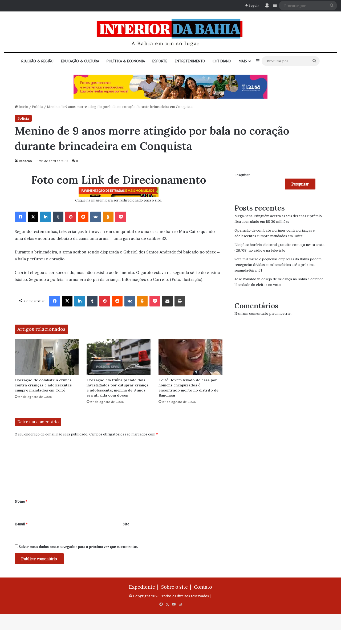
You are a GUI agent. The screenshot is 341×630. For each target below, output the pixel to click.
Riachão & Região (37, 61)
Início (23, 106)
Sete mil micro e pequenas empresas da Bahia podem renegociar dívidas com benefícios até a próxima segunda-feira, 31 (278, 264)
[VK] (95, 217)
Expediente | (144, 587)
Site (126, 524)
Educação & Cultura (80, 61)
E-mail (21, 524)
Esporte (159, 61)
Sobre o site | (177, 587)
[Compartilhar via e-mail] (167, 301)
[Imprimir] (179, 301)
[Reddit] (83, 217)
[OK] (108, 217)
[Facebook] (20, 217)
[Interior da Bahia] (170, 32)
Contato (203, 587)
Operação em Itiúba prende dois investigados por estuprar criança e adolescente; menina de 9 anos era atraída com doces (117, 388)
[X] (33, 217)
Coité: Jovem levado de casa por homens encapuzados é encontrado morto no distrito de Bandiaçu (188, 388)
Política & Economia (126, 61)
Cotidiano (222, 61)
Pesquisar (242, 175)
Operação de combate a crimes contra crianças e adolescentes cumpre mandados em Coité (43, 385)
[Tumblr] (58, 217)
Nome (21, 501)
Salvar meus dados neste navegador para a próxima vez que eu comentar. (78, 546)
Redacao (25, 161)
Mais (243, 61)
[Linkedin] (45, 217)
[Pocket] (120, 217)
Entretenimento (190, 61)
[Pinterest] (70, 217)
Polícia (37, 106)
